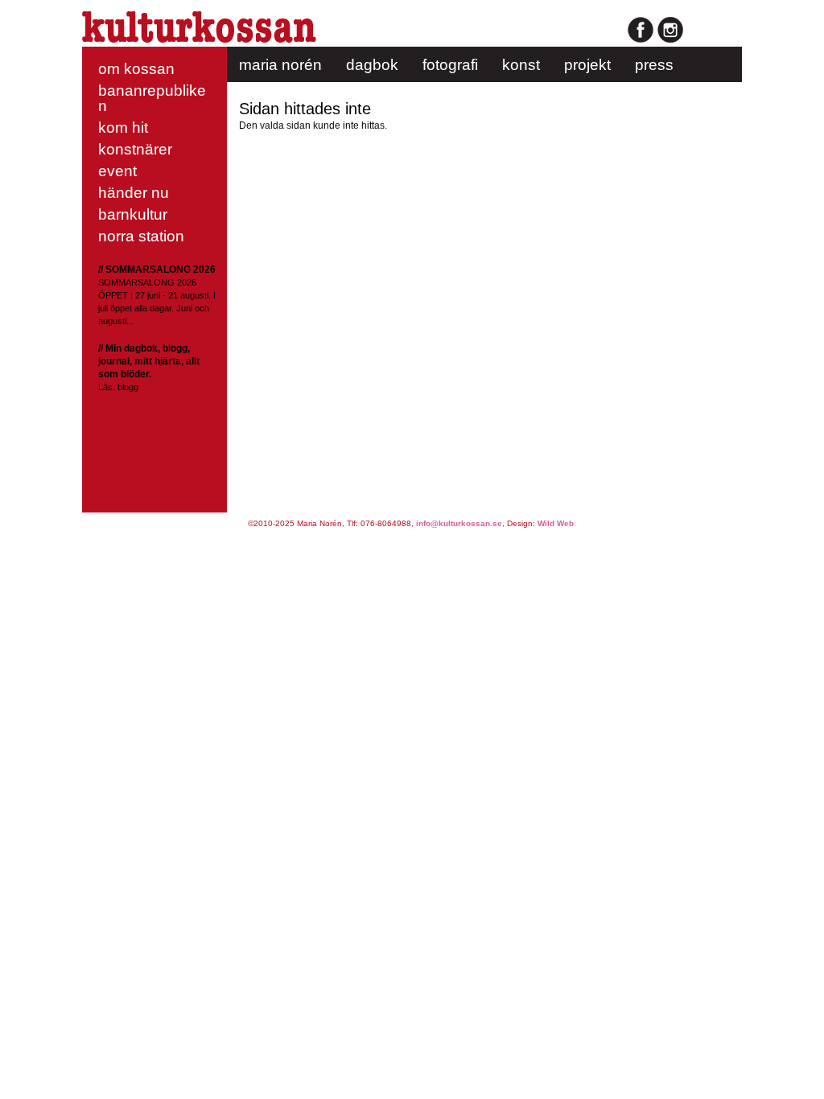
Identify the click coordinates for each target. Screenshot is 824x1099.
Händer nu (133, 192)
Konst (521, 64)
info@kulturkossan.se (459, 523)
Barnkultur (132, 214)
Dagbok (372, 64)
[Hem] (199, 39)
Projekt (587, 64)
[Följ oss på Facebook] (640, 40)
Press (654, 64)
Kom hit (123, 127)
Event (117, 171)
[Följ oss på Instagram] (670, 40)
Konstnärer (135, 149)
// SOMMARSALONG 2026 (157, 269)
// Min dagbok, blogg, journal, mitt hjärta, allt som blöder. (149, 361)
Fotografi (450, 64)
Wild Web (556, 523)
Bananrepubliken (152, 98)
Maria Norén (280, 64)
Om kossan (136, 68)
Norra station (141, 236)
